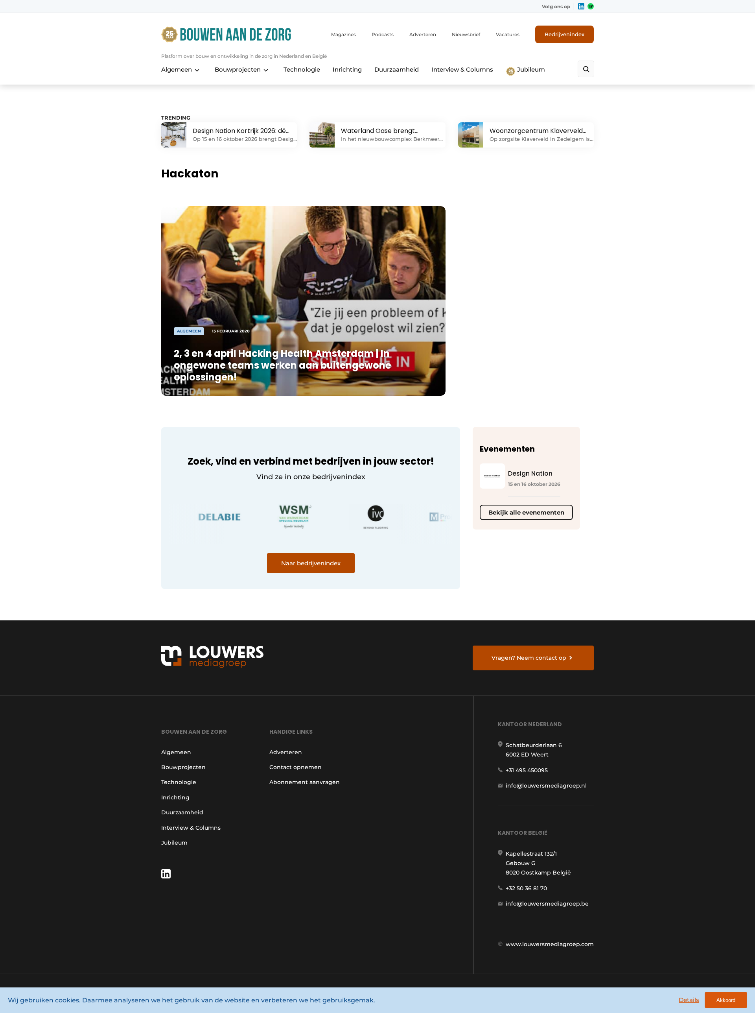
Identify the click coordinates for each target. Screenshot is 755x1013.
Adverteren (422, 34)
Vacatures (507, 34)
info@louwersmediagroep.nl (546, 785)
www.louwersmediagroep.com (550, 944)
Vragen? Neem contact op (529, 657)
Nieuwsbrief (466, 34)
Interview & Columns (462, 69)
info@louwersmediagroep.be (547, 903)
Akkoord (725, 1000)
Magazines (343, 34)
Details (689, 1000)
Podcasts (383, 34)
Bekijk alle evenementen (526, 512)
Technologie (302, 69)
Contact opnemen (295, 767)
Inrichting (347, 69)
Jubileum (530, 69)
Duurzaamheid (396, 69)
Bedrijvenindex (564, 34)
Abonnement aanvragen (304, 782)
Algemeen (176, 69)
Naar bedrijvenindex (311, 563)
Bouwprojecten (238, 69)
